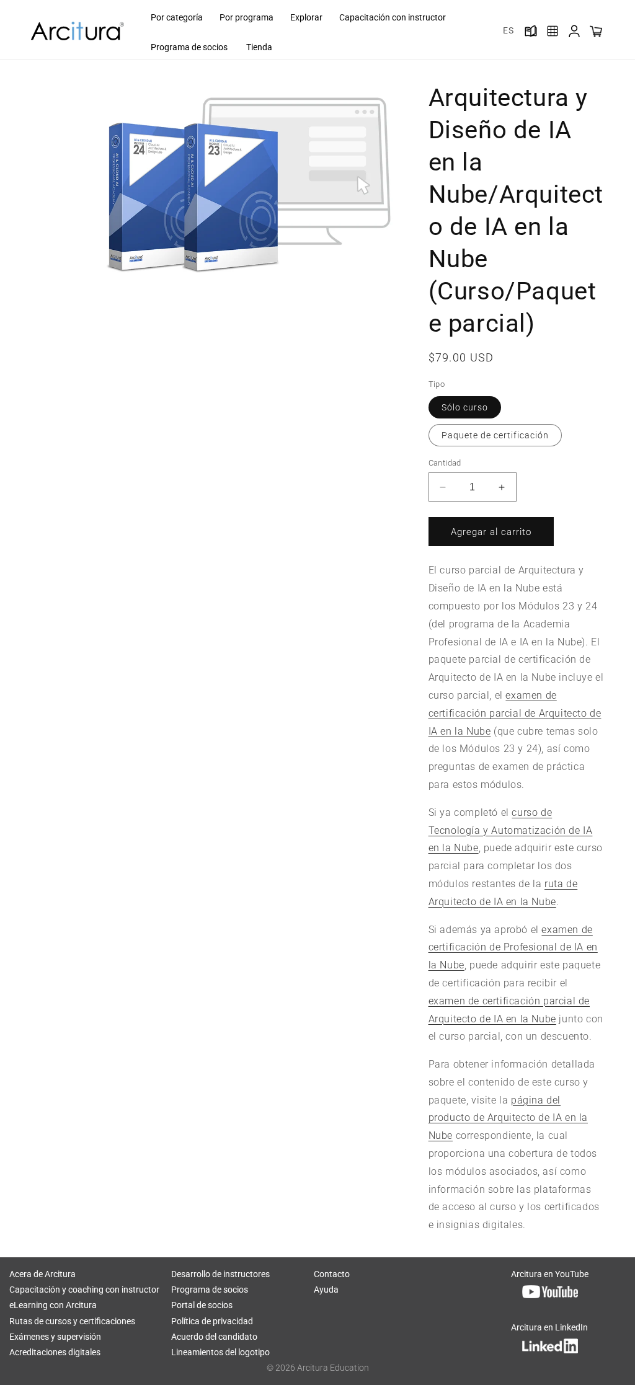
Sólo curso (465, 407)
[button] (175, 17)
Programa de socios (209, 1289)
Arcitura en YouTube (549, 1274)
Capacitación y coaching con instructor (84, 1289)
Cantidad (445, 462)
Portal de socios (202, 1305)
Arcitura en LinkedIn (549, 1327)
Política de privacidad (212, 1321)
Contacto (332, 1274)
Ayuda (326, 1289)
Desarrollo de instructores (220, 1274)
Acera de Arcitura (42, 1274)
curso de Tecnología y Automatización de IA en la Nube (511, 830)
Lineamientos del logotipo (220, 1352)
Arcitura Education (333, 1368)
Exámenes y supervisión (55, 1337)
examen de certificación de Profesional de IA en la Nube (513, 947)
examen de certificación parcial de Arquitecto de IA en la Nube (515, 713)
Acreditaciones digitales (54, 1352)
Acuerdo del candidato (214, 1337)
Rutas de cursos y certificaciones (72, 1321)
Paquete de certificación (495, 435)
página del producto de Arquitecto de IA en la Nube (508, 1118)
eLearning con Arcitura (53, 1305)
